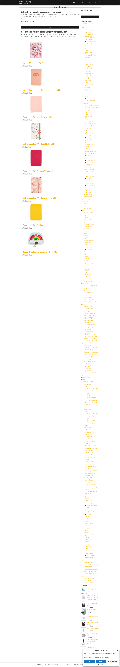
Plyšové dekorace (89, 146)
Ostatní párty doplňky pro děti (91, 441)
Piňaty (86, 521)
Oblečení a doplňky (88, 109)
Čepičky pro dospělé (89, 452)
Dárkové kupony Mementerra (91, 347)
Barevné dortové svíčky (92, 502)
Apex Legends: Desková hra (91, 263)
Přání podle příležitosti (90, 153)
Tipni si (86, 239)
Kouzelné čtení (85, 283)
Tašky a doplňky (88, 116)
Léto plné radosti (89, 43)
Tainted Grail (88, 274)
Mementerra (85, 343)
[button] (117, 650)
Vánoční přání (90, 164)
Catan (86, 255)
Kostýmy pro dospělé (88, 477)
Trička (86, 118)
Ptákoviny (86, 543)
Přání (94, 2)
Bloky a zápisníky (89, 121)
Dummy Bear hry (87, 219)
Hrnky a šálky (88, 89)
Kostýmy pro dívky (89, 475)
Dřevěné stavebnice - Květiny (91, 564)
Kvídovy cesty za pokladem (91, 336)
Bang (86, 253)
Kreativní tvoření (87, 205)
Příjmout (89, 661)
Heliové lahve (88, 429)
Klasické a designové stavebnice (91, 571)
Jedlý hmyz (87, 66)
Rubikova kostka (88, 226)
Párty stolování (87, 532)
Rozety (88, 525)
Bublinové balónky (88, 383)
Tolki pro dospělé (87, 303)
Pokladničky (87, 82)
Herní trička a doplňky (88, 221)
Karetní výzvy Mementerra (91, 354)
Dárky (75, 2)
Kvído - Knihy (88, 322)
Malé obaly (89, 246)
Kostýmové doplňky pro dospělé (91, 448)
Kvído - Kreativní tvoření (89, 315)
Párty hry (86, 235)
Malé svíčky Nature (91, 183)
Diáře (86, 130)
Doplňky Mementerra (88, 345)
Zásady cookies (100, 664)
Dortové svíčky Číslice (91, 504)
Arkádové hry (88, 215)
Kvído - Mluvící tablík (88, 317)
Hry (83, 210)
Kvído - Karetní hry (89, 310)
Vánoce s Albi (85, 576)
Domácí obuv (88, 111)
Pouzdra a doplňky (89, 134)
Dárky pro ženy (88, 54)
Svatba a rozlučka (89, 553)
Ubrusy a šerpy (88, 539)
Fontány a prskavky (89, 511)
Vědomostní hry (87, 278)
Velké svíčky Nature (91, 185)
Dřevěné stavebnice (88, 562)
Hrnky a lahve (87, 87)
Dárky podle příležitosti (89, 38)
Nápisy (86, 408)
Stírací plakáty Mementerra (90, 374)
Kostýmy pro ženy (89, 480)
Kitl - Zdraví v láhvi (89, 68)
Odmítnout (101, 661)
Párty (83, 379)
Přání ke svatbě (90, 162)
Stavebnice (84, 560)
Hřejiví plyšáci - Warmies (90, 144)
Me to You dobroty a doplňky (91, 105)
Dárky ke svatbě (88, 39)
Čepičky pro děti (88, 434)
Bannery (87, 498)
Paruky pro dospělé (89, 464)
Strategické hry (87, 262)
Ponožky (87, 112)
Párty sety (86, 530)
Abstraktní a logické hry (89, 212)
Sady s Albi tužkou (88, 297)
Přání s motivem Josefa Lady (91, 169)
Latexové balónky (88, 482)
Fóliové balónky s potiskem (91, 400)
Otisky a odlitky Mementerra (90, 372)
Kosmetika (87, 78)
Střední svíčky (88, 189)
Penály (86, 132)
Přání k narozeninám (91, 160)
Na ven (88, 46)
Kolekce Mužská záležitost (90, 102)
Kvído (83, 304)
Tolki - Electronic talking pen (90, 301)
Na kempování (90, 45)
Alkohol (86, 61)
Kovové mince (88, 242)
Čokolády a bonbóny (89, 64)
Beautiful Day (88, 71)
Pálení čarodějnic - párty (90, 550)
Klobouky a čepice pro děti (91, 436)
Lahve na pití (88, 91)
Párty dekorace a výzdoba (89, 496)
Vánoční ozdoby (88, 57)
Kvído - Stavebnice (88, 333)
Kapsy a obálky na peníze (90, 151)
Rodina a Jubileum (89, 84)
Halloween (87, 548)
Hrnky (89, 2)
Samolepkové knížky (88, 299)
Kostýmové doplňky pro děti (90, 432)
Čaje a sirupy (88, 63)
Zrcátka (87, 86)
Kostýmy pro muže (89, 479)
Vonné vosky (88, 192)
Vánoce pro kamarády (89, 582)
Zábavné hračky (87, 208)
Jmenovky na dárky (89, 34)
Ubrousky (87, 537)
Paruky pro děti (88, 443)
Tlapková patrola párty (90, 557)
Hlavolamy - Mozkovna (90, 224)
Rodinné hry (82, 2)
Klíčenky (87, 77)
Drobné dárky (87, 70)
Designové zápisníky (91, 123)
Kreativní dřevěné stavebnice (91, 569)
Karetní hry (86, 231)
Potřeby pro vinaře (91, 100)
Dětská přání (89, 155)
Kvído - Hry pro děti (88, 306)
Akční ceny (84, 23)
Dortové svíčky (88, 500)
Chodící (86, 386)
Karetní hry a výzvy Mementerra (91, 352)
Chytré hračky (87, 201)
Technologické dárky (88, 194)
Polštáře (87, 148)
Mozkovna (86, 233)
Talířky (86, 536)
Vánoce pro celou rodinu (89, 578)
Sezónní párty (87, 544)
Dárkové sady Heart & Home (91, 173)
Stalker (86, 272)
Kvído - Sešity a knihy (88, 320)
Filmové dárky (88, 75)
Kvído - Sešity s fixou (89, 331)
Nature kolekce (88, 182)
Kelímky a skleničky (89, 534)
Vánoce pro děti (87, 580)
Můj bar (86, 96)
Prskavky (89, 514)
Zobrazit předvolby (112, 661)
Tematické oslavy (88, 552)
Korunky (87, 438)
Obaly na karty (88, 244)
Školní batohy (88, 141)
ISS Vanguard (88, 271)
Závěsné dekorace (89, 523)
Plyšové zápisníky (90, 125)
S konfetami (88, 493)
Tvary (88, 509)
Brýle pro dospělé (89, 450)
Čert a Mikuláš (88, 546)
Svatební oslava (90, 555)
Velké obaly (89, 249)
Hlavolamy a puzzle (88, 223)
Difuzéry (87, 175)
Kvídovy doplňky (87, 342)
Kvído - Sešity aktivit (89, 329)
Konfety (87, 518)
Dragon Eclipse (88, 265)
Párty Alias (87, 237)
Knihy (85, 290)
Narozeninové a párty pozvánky (91, 495)
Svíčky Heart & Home (88, 171)
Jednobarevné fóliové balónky (91, 406)
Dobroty (85, 59)
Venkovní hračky (87, 207)
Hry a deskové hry (25, 2)
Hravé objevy (87, 203)
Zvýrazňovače (90, 139)
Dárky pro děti (88, 50)
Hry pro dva (86, 228)
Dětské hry (86, 214)
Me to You (86, 103)
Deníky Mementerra (89, 367)
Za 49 (85, 25)
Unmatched (87, 276)
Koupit (30, 65)
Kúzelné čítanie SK (88, 294)
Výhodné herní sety (88, 281)
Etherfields (87, 267)
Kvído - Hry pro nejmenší (90, 308)
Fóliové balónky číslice (90, 395)
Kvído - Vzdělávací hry (90, 313)
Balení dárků (86, 29)
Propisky (88, 137)
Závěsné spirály (90, 527)
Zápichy (87, 541)
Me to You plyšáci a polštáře (91, 107)
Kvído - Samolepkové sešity (91, 327)
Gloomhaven (88, 269)
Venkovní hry (87, 279)
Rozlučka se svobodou (92, 41)
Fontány (88, 512)
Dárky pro (86, 48)
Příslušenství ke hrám (89, 240)
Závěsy (88, 528)
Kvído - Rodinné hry (89, 311)
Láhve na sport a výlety (92, 93)
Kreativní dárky (88, 80)
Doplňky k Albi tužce (88, 287)
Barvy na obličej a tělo (89, 381)
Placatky (88, 98)
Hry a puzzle (86, 288)
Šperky (86, 114)
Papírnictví (86, 119)
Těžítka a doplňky (89, 431)
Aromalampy (89, 178)
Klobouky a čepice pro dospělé (92, 454)
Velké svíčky (88, 191)
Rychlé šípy (87, 217)
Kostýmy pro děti (87, 472)
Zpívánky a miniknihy (89, 292)
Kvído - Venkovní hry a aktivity (90, 335)
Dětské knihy (85, 198)
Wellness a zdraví (88, 196)
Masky (86, 440)
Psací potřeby (88, 135)
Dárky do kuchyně (89, 73)
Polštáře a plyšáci (88, 142)
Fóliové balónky (87, 384)
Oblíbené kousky (86, 377)
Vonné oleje (89, 180)
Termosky (89, 94)
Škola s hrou (86, 260)
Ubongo (87, 258)
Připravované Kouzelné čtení (90, 295)
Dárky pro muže (88, 52)
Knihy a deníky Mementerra (90, 361)
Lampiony (87, 520)
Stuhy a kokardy (88, 36)
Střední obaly (89, 247)
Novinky (84, 375)
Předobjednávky (86, 559)
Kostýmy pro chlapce (90, 473)
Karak (86, 256)
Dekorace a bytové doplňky (90, 55)
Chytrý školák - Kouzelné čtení (90, 285)
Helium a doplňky (87, 427)
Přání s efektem (88, 166)
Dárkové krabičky (89, 30)
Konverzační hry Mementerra (91, 359)
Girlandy (87, 516)
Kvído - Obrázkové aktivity (89, 319)
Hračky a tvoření (86, 199)
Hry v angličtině (87, 230)
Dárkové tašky (88, 32)
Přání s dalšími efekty (91, 167)
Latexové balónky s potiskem (91, 491)
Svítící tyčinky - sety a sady (91, 470)
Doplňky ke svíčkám (89, 176)
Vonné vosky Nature (91, 187)
